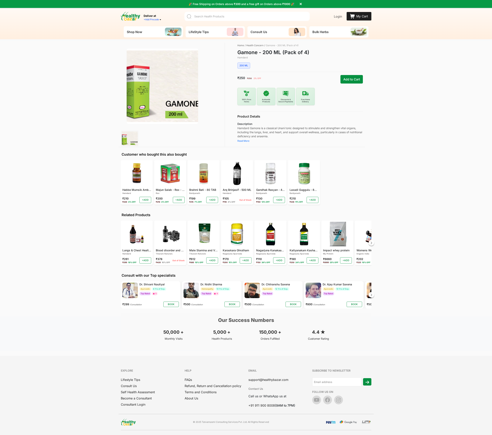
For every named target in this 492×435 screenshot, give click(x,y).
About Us (191, 398)
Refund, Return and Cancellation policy (213, 386)
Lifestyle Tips (130, 380)
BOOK (171, 304)
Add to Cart (351, 79)
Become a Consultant (136, 398)
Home (240, 45)
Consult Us (129, 386)
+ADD (145, 199)
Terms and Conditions (201, 392)
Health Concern (254, 45)
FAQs (188, 380)
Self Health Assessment (138, 392)
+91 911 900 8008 (261, 405)
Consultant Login (133, 404)
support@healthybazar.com (268, 380)
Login (338, 16)
